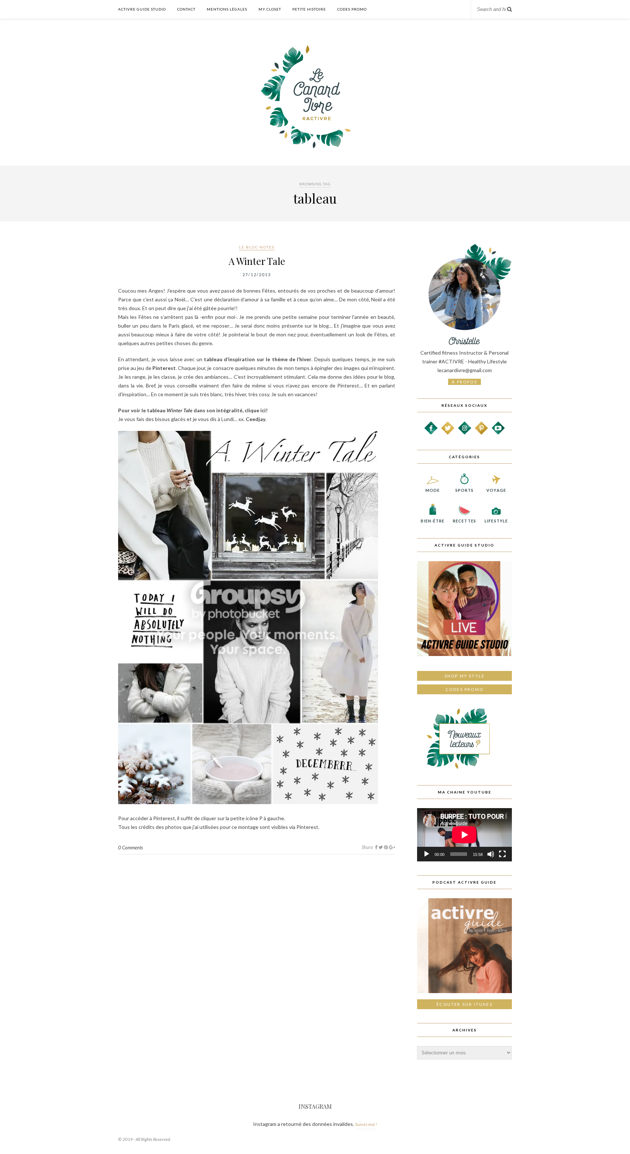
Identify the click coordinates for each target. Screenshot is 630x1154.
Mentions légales (227, 9)
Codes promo (464, 689)
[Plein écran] (502, 854)
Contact (186, 9)
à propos (464, 381)
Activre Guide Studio (142, 9)
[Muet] (490, 854)
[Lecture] (426, 854)
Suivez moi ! (366, 1124)
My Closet (269, 9)
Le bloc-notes (257, 247)
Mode (432, 490)
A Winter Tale (257, 261)
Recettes (464, 520)
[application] (464, 834)
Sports (464, 490)
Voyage (496, 490)
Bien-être (432, 520)
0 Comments (130, 847)
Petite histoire (309, 9)
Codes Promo (352, 9)
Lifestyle (496, 520)
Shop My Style (464, 676)
